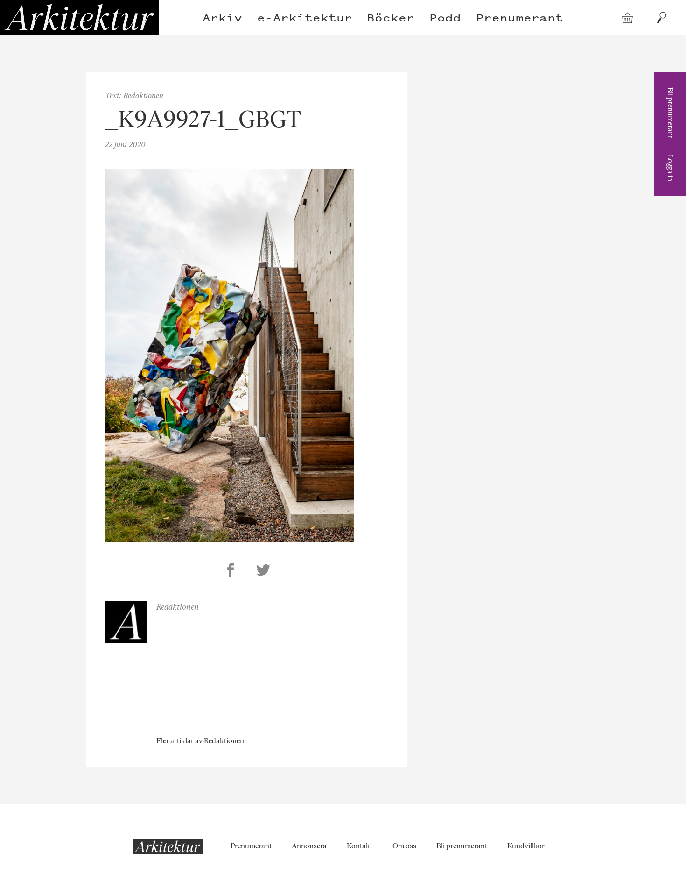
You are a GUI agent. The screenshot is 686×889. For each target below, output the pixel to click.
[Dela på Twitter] (263, 571)
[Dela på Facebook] (230, 571)
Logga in (670, 168)
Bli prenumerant (670, 112)
